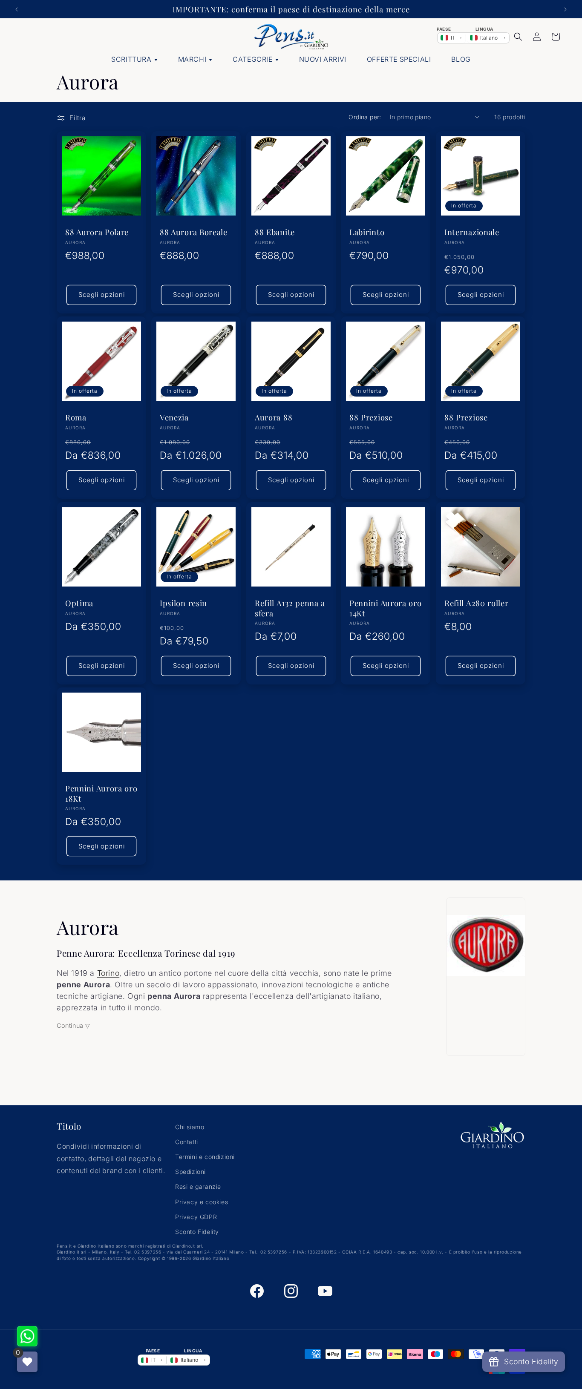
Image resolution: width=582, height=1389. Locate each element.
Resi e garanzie (198, 1187)
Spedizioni (190, 1172)
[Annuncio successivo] (565, 9)
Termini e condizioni (205, 1156)
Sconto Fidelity (197, 1231)
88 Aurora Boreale (194, 232)
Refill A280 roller (476, 603)
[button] (518, 36)
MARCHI (192, 59)
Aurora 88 (273, 418)
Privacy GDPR (196, 1216)
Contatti (186, 1141)
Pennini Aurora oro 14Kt (385, 608)
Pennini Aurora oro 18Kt (101, 793)
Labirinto (366, 232)
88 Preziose (371, 418)
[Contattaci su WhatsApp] (27, 1336)
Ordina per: (365, 117)
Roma (75, 418)
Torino (108, 973)
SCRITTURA (131, 59)
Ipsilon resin (183, 603)
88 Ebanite (275, 232)
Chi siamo (189, 1126)
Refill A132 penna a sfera (290, 608)
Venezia (174, 418)
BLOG (460, 59)
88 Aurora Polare (97, 232)
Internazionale (471, 232)
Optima (79, 603)
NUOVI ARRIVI (322, 59)
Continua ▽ (73, 1025)
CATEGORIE (252, 59)
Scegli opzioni (101, 294)
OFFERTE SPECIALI (399, 59)
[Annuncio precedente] (16, 9)
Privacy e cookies (201, 1201)
